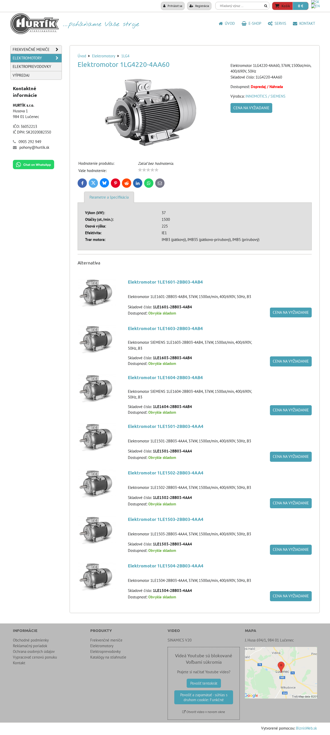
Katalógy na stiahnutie (108, 657)
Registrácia (201, 6)
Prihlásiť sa (174, 6)
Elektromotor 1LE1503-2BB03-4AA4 (165, 519)
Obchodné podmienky (31, 640)
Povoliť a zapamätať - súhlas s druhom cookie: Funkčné (203, 697)
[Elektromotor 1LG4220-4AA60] (152, 112)
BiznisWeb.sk (306, 728)
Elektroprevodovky (32, 66)
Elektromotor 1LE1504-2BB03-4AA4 (165, 565)
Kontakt (306, 23)
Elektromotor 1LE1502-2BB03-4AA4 (165, 472)
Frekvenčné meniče (31, 49)
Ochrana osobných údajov (34, 651)
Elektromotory (27, 58)
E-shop (253, 23)
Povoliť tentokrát (203, 683)
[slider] (148, 170)
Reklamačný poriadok (30, 645)
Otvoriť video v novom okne (205, 712)
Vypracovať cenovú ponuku (35, 657)
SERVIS (279, 23)
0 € (300, 6)
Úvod (229, 23)
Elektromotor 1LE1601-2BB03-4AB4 (165, 282)
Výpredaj (21, 75)
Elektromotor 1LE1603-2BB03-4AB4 (165, 328)
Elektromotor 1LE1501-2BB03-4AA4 (165, 426)
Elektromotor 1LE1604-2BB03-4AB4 (165, 377)
